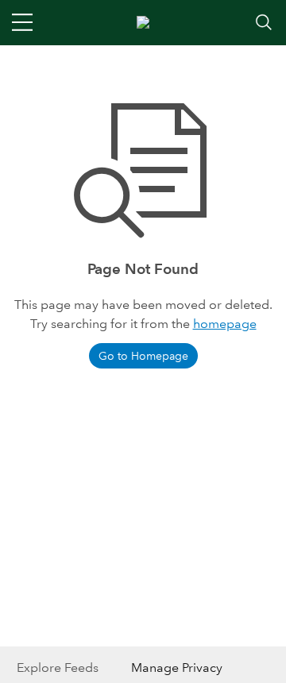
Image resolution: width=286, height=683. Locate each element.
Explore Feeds (58, 667)
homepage (225, 323)
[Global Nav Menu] (22, 22)
